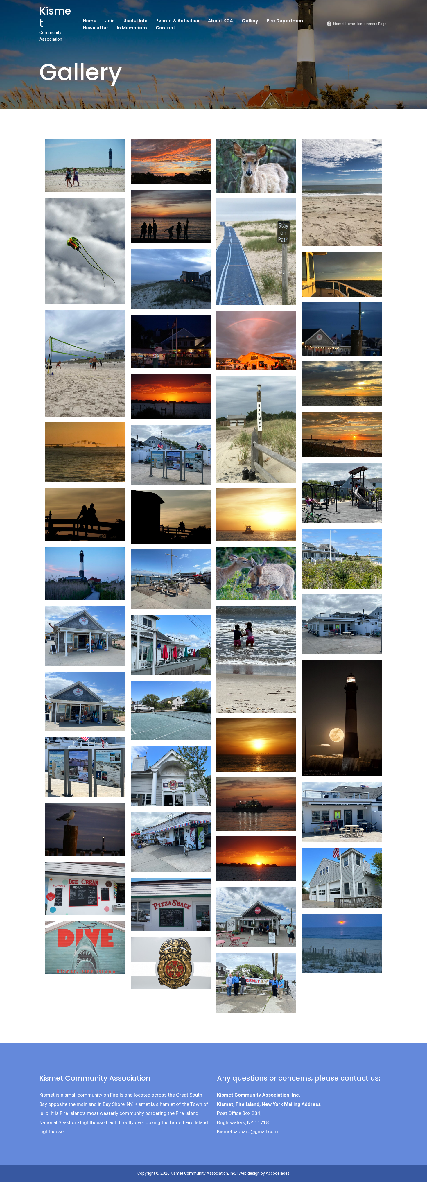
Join (110, 21)
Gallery (250, 21)
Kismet (55, 17)
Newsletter (95, 28)
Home (89, 21)
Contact (165, 28)
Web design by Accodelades (264, 1173)
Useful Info (135, 21)
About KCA (220, 21)
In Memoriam (132, 28)
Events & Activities (177, 21)
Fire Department (286, 21)
